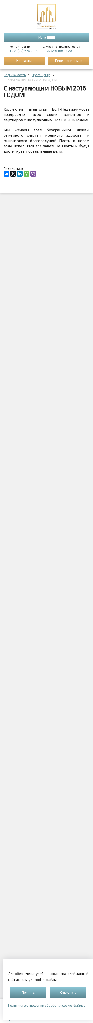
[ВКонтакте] (6, 174)
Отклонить (68, 992)
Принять (28, 992)
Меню (42, 37)
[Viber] (33, 174)
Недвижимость (15, 75)
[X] (13, 174)
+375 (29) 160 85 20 (57, 51)
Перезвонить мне (69, 60)
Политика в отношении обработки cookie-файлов (47, 1005)
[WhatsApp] (26, 174)
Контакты (24, 60)
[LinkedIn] (20, 174)
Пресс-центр (41, 75)
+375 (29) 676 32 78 (24, 51)
